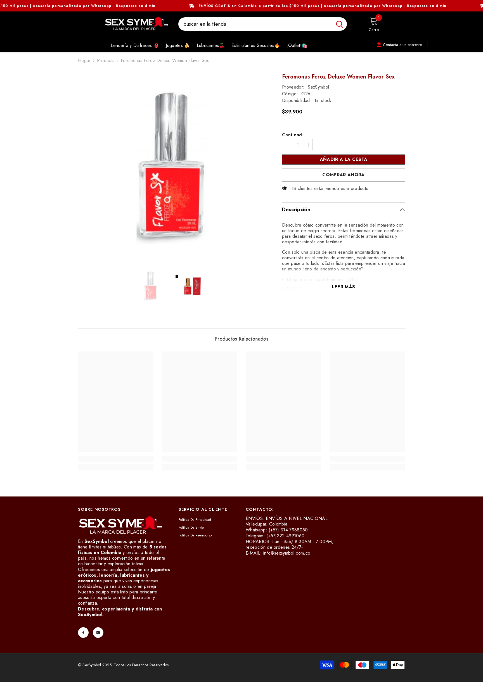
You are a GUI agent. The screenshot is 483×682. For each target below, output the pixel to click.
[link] (115, 459)
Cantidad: (292, 135)
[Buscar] (262, 24)
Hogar (84, 60)
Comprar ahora (343, 175)
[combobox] (255, 24)
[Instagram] (98, 632)
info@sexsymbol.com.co (287, 553)
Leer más (343, 287)
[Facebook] (83, 632)
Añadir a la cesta (345, 159)
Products (106, 60)
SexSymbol (318, 87)
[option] (172, 167)
